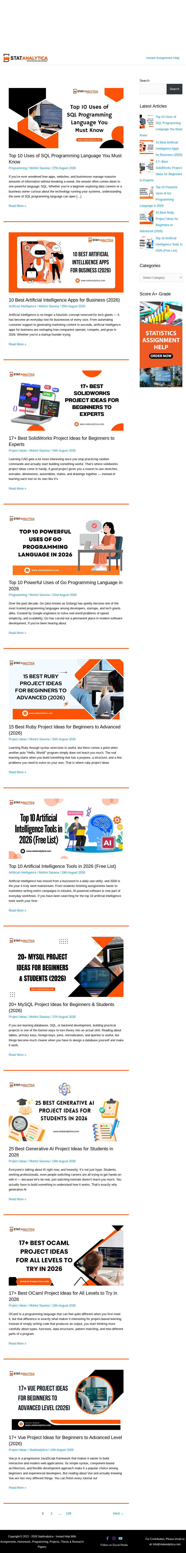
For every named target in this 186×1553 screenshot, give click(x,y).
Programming (18, 168)
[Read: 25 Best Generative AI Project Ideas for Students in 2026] (66, 1111)
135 (68, 1513)
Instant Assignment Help (162, 58)
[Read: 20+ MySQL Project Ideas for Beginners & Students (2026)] (66, 966)
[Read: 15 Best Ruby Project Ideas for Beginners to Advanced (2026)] (66, 689)
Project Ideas (18, 450)
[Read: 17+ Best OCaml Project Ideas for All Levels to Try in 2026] (66, 1255)
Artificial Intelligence (22, 306)
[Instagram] (114, 1538)
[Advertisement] (93, 25)
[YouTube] (120, 1538)
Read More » (17, 206)
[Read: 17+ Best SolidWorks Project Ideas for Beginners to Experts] (66, 400)
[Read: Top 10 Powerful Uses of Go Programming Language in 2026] (66, 544)
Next (118, 1513)
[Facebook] (107, 1538)
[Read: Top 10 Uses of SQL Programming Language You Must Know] (66, 118)
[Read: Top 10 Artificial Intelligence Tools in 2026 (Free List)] (66, 828)
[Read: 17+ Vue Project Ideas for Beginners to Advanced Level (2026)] (66, 1399)
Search (144, 80)
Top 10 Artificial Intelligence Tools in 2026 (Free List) (62, 866)
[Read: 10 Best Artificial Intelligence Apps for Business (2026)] (66, 262)
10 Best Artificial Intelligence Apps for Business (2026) (64, 300)
